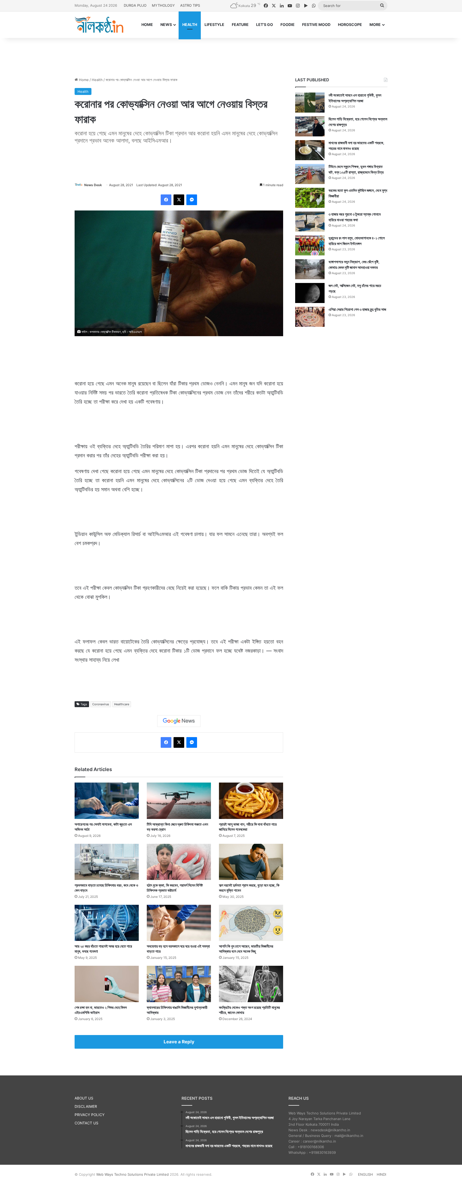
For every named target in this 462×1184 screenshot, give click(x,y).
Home (83, 80)
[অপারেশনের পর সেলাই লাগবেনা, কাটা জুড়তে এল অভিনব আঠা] (107, 801)
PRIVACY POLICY (90, 1115)
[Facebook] (166, 199)
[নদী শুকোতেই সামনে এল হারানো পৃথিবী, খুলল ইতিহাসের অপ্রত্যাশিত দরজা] (310, 103)
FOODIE (287, 24)
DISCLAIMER (86, 1106)
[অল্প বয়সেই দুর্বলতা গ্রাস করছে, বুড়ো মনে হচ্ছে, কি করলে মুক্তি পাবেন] (251, 862)
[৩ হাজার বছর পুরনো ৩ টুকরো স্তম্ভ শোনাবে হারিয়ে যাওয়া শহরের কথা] (310, 222)
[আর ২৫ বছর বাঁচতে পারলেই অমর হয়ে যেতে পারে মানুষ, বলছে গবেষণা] (107, 923)
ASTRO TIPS (190, 5)
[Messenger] (191, 199)
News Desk (93, 185)
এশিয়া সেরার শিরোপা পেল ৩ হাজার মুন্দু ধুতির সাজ (357, 309)
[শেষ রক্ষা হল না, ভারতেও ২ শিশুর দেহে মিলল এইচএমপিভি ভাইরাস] (107, 984)
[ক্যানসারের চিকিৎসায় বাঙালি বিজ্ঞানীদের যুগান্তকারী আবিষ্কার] (179, 984)
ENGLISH (365, 1174)
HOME (147, 24)
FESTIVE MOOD (316, 24)
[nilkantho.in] (99, 25)
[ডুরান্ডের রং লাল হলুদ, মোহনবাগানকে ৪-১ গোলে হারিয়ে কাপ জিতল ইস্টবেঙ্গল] (310, 245)
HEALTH (189, 24)
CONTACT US (86, 1123)
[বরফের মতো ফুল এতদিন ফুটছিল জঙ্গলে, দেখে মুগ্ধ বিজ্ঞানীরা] (310, 198)
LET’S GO (264, 24)
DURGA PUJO (135, 5)
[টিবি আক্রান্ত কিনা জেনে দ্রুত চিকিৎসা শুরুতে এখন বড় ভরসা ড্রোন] (179, 801)
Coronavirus (100, 704)
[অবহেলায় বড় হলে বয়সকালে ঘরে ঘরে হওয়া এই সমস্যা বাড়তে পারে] (179, 923)
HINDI (381, 1174)
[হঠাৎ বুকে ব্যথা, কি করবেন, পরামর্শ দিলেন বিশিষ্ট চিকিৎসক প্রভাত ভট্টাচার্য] (179, 862)
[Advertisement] (231, 55)
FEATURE (240, 24)
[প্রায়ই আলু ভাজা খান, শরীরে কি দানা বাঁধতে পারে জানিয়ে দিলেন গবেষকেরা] (251, 801)
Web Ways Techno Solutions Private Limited (132, 1174)
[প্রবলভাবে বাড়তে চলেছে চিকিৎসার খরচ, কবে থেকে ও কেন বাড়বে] (107, 862)
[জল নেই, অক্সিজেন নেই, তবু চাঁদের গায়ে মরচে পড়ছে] (310, 293)
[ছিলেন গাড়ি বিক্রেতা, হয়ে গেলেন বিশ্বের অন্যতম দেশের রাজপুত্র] (310, 126)
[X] (179, 199)
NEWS (166, 24)
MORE (375, 24)
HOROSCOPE (350, 24)
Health (97, 80)
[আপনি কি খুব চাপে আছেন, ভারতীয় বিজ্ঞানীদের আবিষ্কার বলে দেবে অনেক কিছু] (251, 923)
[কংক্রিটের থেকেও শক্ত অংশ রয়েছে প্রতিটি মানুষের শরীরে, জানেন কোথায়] (251, 984)
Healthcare (121, 704)
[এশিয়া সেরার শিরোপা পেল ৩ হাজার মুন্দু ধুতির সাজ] (310, 317)
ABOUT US (84, 1098)
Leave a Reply (179, 1041)
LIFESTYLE (214, 24)
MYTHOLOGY (163, 5)
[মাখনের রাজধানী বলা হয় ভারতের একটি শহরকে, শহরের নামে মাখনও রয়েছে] (310, 150)
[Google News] (179, 721)
